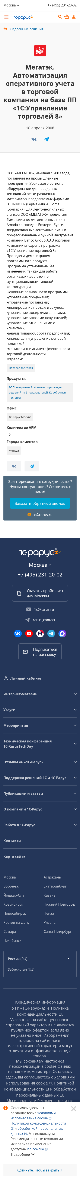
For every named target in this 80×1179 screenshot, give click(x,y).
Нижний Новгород (59, 904)
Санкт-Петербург (58, 931)
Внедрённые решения (26, 29)
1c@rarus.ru (42, 514)
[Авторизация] (74, 17)
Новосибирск (14, 913)
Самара (9, 931)
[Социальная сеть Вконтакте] (18, 633)
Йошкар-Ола (13, 895)
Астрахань (52, 877)
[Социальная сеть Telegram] (51, 633)
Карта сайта (14, 856)
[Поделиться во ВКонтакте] (34, 140)
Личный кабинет (26, 678)
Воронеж (11, 886)
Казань (49, 895)
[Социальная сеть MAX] (62, 633)
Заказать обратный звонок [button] (40, 503)
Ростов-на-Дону (16, 922)
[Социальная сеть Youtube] (29, 633)
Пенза (49, 913)
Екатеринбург (55, 886)
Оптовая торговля (21, 368)
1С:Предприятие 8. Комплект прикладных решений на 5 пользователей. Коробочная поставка (37, 392)
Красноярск (13, 904)
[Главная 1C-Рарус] (34, 17)
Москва (9, 877)
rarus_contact (44, 619)
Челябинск (12, 940)
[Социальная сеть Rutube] (40, 633)
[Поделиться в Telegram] (46, 140)
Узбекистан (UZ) (21, 969)
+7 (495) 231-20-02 (62, 5)
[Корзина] (66, 16)
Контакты (12, 840)
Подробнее (20, 1154)
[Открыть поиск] (60, 17)
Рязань (49, 922)
